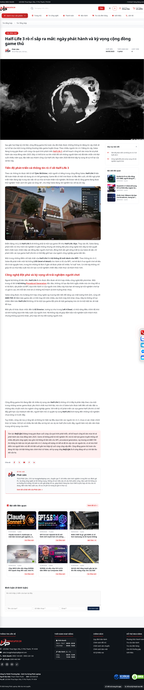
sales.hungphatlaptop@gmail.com (15, 652)
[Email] (24, 462)
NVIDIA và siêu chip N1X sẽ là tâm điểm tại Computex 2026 (51, 569)
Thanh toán (70, 16)
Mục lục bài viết (113, 147)
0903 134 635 (17, 656)
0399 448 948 (15, 659)
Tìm (101, 8)
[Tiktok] (17, 664)
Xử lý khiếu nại (98, 653)
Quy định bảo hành (100, 639)
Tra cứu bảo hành (133, 643)
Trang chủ (37, 16)
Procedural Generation (36, 283)
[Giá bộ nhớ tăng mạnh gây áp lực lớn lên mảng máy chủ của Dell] (84, 554)
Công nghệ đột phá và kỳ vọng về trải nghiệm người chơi (123, 160)
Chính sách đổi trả (99, 643)
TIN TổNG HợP (12, 33)
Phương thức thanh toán (135, 639)
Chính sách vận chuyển (101, 646)
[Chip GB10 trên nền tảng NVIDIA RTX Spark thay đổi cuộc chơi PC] (21, 554)
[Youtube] (12, 664)
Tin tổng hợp (7, 23)
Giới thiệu (118, 16)
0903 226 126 (29, 656)
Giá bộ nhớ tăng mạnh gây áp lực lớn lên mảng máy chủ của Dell (84, 569)
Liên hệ (130, 16)
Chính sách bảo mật (100, 649)
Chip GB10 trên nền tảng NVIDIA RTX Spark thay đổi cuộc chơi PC (21, 569)
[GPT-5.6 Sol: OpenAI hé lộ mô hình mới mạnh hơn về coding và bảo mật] (53, 520)
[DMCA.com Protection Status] (138, 677)
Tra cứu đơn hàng (101, 16)
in (34, 462)
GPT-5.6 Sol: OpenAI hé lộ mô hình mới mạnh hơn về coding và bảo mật (53, 537)
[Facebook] (14, 462)
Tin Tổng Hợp (22, 23)
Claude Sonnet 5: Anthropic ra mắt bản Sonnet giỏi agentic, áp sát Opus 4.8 (21, 537)
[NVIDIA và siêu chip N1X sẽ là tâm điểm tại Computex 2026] (53, 554)
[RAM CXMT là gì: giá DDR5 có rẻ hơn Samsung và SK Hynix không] (84, 520)
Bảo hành (84, 16)
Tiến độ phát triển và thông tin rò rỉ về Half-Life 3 (124, 154)
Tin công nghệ (53, 16)
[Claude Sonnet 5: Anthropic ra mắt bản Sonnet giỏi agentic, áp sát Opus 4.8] (21, 520)
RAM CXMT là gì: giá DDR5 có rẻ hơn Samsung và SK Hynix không (84, 536)
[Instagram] (7, 664)
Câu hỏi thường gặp (134, 649)
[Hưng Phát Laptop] (13, 8)
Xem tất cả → (92, 505)
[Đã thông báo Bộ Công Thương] (121, 677)
